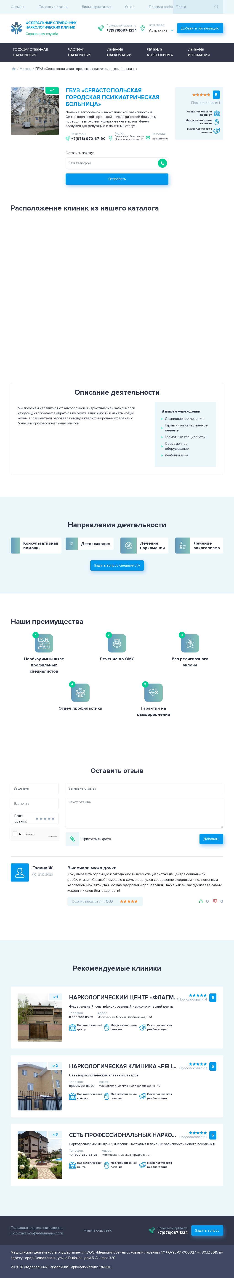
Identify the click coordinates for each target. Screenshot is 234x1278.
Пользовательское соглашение (37, 1227)
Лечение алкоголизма (160, 52)
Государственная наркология (30, 52)
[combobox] (161, 30)
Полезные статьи (53, 7)
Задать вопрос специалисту (117, 565)
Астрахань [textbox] (158, 30)
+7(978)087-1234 (121, 30)
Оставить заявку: (80, 153)
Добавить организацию (200, 28)
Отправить (117, 179)
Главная (13, 69)
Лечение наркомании (119, 52)
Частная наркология (79, 52)
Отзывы (17, 7)
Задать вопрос (207, 1230)
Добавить (211, 839)
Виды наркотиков (96, 7)
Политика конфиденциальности (37, 1233)
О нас (129, 7)
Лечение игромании (199, 52)
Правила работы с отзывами (172, 7)
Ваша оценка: (20, 819)
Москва (26, 69)
